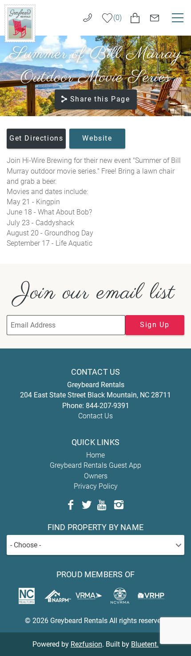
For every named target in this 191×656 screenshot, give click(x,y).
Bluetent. (145, 644)
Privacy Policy (96, 486)
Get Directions (36, 138)
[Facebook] (71, 505)
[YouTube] (103, 505)
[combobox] (95, 545)
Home (95, 455)
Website (97, 138)
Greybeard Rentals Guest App (95, 465)
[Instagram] (118, 505)
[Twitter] (87, 505)
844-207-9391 (107, 405)
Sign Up (154, 324)
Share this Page (100, 99)
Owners (95, 476)
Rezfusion (86, 644)
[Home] (20, 23)
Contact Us (95, 416)
